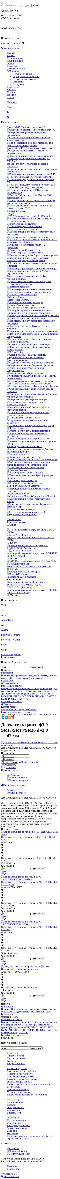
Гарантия (11, 95)
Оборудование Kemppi (18, 493)
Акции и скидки (15, 61)
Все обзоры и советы (11, 686)
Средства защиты (15, 370)
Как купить (18, 84)
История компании (22, 74)
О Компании (13, 71)
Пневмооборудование (18, 286)
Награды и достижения (24, 79)
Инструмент (13, 423)
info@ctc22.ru (14, 28)
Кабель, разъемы (15, 349)
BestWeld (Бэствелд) (11, 635)
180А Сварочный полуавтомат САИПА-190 (29, 566)
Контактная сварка (16, 404)
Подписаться (35, 667)
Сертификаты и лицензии (26, 76)
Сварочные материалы (18, 360)
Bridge (4, 649)
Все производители (11, 654)
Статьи (10, 97)
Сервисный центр (16, 68)
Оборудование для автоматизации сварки (27, 420)
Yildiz (4, 605)
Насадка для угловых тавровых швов (19, 969)
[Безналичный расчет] (18, 780)
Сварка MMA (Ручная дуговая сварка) (26, 127)
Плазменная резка (16, 211)
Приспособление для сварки (21, 305)
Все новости (7, 672)
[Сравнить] (3, 871)
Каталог (11, 55)
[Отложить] (3, 874)
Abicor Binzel (7, 620)
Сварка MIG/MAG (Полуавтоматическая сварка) (31, 148)
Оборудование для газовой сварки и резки (28, 237)
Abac (3, 615)
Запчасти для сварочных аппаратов (24, 446)
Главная (11, 53)
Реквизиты (18, 81)
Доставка (11, 89)
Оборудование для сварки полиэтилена (26, 402)
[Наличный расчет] (17, 777)
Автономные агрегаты (18, 300)
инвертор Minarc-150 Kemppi (21, 577)
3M (2, 610)
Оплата (10, 63)
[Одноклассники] (9, 717)
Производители (15, 58)
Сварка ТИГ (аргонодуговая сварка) (25, 187)
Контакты (12, 66)
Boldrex (5, 644)
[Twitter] (6, 717)
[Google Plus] (12, 717)
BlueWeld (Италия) (10, 639)
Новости (11, 92)
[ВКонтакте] (3, 717)
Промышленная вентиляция (21, 509)
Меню (10, 107)
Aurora (4, 630)
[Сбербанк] (13, 775)
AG (3, 625)
